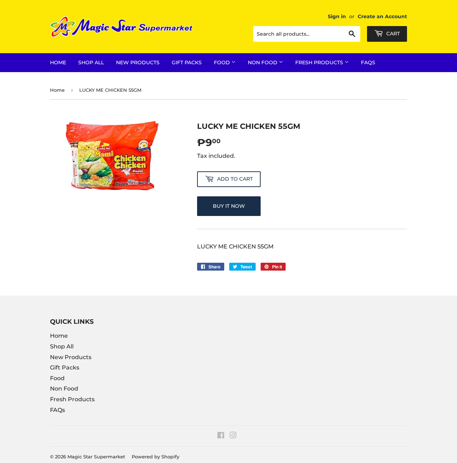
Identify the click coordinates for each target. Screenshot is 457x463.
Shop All (91, 62)
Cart (392, 33)
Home (58, 62)
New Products (138, 62)
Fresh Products (320, 62)
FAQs (368, 62)
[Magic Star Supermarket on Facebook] (221, 436)
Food (222, 62)
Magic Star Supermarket (96, 456)
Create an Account (382, 16)
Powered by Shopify (155, 456)
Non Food (263, 62)
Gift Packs (187, 62)
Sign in (337, 16)
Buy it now (229, 206)
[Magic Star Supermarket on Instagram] (233, 436)
